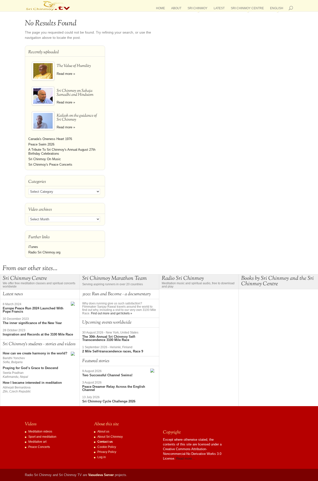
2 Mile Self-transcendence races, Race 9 (112, 351)
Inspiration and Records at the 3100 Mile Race (38, 334)
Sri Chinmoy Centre (247, 9)
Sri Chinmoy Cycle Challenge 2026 (108, 401)
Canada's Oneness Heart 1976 (50, 139)
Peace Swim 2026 (41, 144)
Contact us (105, 441)
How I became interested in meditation (32, 383)
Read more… (185, 458)
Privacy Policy (106, 452)
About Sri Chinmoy (110, 436)
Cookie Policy (106, 447)
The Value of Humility (74, 66)
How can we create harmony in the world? (35, 353)
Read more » (66, 74)
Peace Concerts (39, 447)
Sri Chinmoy (197, 9)
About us (103, 431)
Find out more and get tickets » (111, 313)
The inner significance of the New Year (32, 323)
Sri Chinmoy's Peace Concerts (50, 164)
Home (160, 9)
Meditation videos (40, 431)
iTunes (33, 247)
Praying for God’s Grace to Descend (30, 368)
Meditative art (37, 441)
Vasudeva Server (101, 475)
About (176, 9)
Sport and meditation (42, 436)
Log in (101, 457)
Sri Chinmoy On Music (44, 159)
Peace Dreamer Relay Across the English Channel (113, 388)
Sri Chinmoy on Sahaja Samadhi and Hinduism (75, 93)
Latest (219, 9)
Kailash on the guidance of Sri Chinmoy (77, 118)
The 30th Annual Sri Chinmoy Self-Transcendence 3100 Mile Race (109, 338)
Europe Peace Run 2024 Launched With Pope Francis (33, 309)
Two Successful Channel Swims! (107, 375)
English (276, 9)
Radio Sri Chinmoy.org (44, 252)
